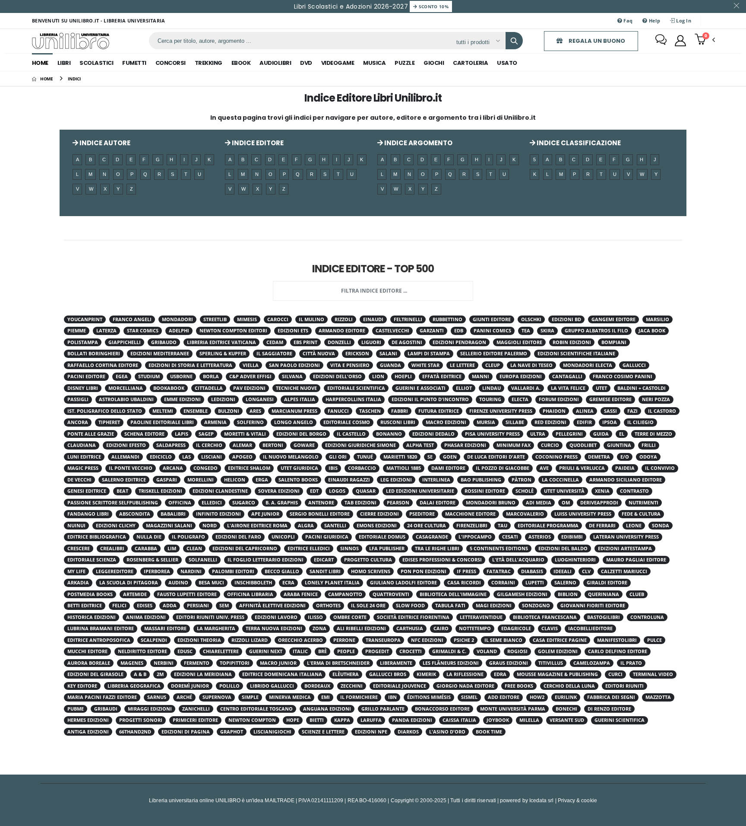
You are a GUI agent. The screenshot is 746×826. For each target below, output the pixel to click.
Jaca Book (652, 331)
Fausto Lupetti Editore (187, 594)
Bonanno (389, 434)
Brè (322, 651)
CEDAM (274, 342)
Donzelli (339, 342)
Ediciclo (161, 457)
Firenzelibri (471, 526)
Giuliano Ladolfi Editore (403, 583)
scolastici (96, 63)
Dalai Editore (437, 503)
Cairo (441, 628)
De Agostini (407, 342)
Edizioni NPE (371, 732)
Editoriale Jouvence (399, 686)
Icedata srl (541, 800)
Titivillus (550, 663)
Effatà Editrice (442, 376)
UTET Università (564, 491)
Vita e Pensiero (350, 365)
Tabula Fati (450, 606)
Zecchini (352, 686)
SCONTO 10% (433, 6)
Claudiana (81, 445)
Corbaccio (362, 468)
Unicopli (283, 537)
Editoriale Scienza (91, 560)
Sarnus (156, 697)
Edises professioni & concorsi (442, 560)
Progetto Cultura (368, 560)
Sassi (610, 411)
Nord (209, 526)
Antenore (321, 503)
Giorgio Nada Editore (465, 686)
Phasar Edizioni (465, 445)
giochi (434, 63)
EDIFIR (584, 422)
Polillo (229, 686)
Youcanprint (84, 319)
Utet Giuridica (299, 468)
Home (40, 63)
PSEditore (422, 514)
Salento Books (298, 480)
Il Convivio (660, 468)
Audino (178, 583)
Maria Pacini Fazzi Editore (102, 697)
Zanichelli (196, 709)
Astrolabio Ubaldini (126, 399)
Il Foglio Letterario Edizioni (265, 560)
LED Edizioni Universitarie (420, 491)
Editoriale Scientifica (356, 388)
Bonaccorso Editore (442, 709)
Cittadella (209, 388)
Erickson (357, 354)
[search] (514, 40)
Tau (502, 526)
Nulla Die (148, 537)
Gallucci (634, 365)
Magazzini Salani (169, 526)
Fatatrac (499, 571)
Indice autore (104, 142)
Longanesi (260, 399)
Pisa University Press (492, 434)
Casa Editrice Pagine (560, 640)
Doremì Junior (190, 686)
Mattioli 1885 (403, 468)
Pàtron (521, 480)
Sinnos (349, 548)
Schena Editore (144, 434)
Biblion (568, 594)
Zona (319, 628)
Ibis (333, 468)
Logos (337, 491)
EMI (325, 697)
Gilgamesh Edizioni (522, 594)
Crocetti (410, 651)
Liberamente (396, 663)
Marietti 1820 (400, 457)
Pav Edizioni (249, 388)
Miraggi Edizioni (150, 709)
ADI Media (538, 503)
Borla (211, 376)
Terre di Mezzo (653, 434)
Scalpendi (154, 640)
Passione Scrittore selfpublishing (112, 503)
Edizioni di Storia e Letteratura (190, 365)
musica (374, 63)
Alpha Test (420, 445)
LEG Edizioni (396, 480)
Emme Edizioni (182, 399)
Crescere (78, 548)
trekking (208, 63)
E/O (624, 457)
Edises (144, 606)
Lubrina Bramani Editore (100, 628)
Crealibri (112, 548)
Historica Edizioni (91, 617)
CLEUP (492, 365)
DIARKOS (408, 732)
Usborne (181, 376)
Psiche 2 (464, 640)
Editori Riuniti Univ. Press (210, 617)
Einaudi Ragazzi (349, 480)
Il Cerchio (209, 445)
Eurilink (566, 697)
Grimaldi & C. (449, 651)
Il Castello (351, 434)
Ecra (288, 583)
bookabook (168, 388)
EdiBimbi (572, 537)
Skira (547, 331)
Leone (634, 526)
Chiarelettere (221, 651)
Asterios (539, 537)
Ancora (77, 422)
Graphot (231, 732)
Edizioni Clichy (116, 526)
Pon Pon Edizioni (423, 571)
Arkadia (78, 583)
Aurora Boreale (88, 663)
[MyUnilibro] (680, 40)
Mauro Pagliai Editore (636, 560)
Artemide (135, 594)
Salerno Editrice (124, 480)
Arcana (173, 468)
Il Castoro (662, 411)
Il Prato (631, 663)
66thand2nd (135, 732)
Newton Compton (252, 720)
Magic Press (82, 468)
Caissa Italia (459, 720)
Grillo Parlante (383, 709)
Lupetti (534, 583)
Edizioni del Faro (238, 537)
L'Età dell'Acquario (518, 560)
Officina (179, 503)
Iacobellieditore (590, 628)
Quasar (366, 491)
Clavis (549, 628)
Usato (507, 63)
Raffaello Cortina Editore (102, 365)
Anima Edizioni (146, 617)
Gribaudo (164, 342)
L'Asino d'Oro (447, 732)
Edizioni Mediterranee (159, 354)
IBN (392, 697)
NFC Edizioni (427, 640)
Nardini (191, 571)
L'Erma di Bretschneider (338, 663)
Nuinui (76, 526)
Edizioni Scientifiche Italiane (576, 354)
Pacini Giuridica (326, 537)
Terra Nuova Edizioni (274, 628)
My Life (76, 571)
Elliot (464, 388)
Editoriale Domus (382, 537)
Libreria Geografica (134, 686)
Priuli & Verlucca (582, 468)
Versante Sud (567, 720)
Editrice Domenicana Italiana (282, 674)
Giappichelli (124, 342)
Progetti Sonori (140, 720)
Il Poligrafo (188, 537)
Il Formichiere (359, 697)
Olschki (531, 319)
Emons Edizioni (377, 526)
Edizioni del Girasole (95, 674)
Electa (520, 399)
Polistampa (82, 342)
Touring (490, 399)
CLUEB (636, 594)
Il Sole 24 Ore (368, 606)
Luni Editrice (84, 457)
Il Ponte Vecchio (130, 468)
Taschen (370, 411)
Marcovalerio (525, 514)
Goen (450, 457)
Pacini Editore (86, 376)
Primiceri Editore (195, 720)
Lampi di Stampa (429, 354)
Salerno (565, 583)
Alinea (585, 411)
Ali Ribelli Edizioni (361, 628)
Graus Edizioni (508, 663)
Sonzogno (536, 606)
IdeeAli (562, 571)
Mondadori (177, 319)
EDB (458, 331)
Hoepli (403, 376)
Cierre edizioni (379, 514)
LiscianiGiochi (272, 732)
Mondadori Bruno (490, 503)
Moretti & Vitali (245, 434)
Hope (292, 720)
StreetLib (215, 319)
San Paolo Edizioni (294, 365)
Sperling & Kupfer (222, 354)
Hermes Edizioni (88, 720)
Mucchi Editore (87, 651)
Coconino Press (556, 457)
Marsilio (657, 319)
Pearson (398, 503)
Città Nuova (319, 354)
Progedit (377, 651)
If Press (466, 571)
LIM (172, 548)
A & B (140, 674)
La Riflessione (465, 674)
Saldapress (171, 445)
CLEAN (194, 548)
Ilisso (315, 617)
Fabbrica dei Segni (611, 697)
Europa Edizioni (520, 376)
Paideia (625, 468)
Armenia (215, 422)
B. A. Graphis (282, 503)
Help (653, 20)
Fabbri (399, 411)
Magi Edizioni (494, 606)
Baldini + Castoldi (641, 388)
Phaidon (554, 411)
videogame (337, 63)
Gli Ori (338, 457)
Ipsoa (609, 422)
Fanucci (338, 411)
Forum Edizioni (559, 399)
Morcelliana (125, 388)
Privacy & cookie (577, 800)
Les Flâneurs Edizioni (451, 663)
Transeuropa (383, 640)
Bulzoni (228, 411)
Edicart (324, 560)
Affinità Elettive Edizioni (272, 606)
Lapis (181, 434)
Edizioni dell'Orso (337, 376)
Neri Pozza (656, 399)
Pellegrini (569, 434)
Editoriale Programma (548, 526)
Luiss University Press (582, 514)
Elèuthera (345, 674)
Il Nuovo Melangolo (291, 457)
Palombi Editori (233, 571)
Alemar (242, 445)
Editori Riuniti (624, 686)
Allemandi (125, 457)
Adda (170, 606)
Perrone (344, 640)
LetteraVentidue (481, 617)
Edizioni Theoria (199, 640)
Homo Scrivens (370, 571)
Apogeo (242, 457)
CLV (586, 571)
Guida (601, 434)
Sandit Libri (325, 571)
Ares (255, 411)
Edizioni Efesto (126, 445)
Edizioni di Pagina (185, 732)
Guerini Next (265, 651)
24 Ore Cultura (426, 526)
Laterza (106, 331)
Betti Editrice (84, 606)
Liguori (371, 342)
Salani (388, 354)
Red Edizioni (550, 422)
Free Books (519, 686)
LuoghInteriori (575, 560)
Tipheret (109, 422)
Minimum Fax (513, 445)
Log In (683, 20)
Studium (149, 376)
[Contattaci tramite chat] (661, 40)
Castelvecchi (392, 331)
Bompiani (613, 342)
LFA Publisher (387, 548)
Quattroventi (391, 594)
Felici (119, 606)
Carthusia (409, 628)
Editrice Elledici (309, 548)
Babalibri (173, 514)
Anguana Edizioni (327, 709)
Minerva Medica (290, 697)
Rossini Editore (485, 491)
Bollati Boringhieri (93, 354)
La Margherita (216, 628)
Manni (480, 376)
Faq (627, 20)
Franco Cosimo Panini (622, 376)
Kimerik (426, 674)
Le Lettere (462, 365)
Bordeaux (317, 686)
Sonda (660, 526)
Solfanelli (203, 560)
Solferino (250, 422)
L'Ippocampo (475, 537)
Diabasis (532, 571)
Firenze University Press (500, 411)
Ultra (537, 434)
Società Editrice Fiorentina (413, 617)
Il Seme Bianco (503, 640)
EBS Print (305, 342)
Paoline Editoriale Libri (162, 422)
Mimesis (247, 319)
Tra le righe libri (437, 548)
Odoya (648, 457)
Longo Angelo (293, 422)
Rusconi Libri (397, 422)
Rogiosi (517, 651)
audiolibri (275, 63)
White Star (425, 365)
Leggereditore (114, 571)
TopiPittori (235, 663)
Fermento (196, 663)
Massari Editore (165, 628)
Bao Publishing (481, 480)
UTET (601, 388)
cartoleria (470, 63)
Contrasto (634, 491)
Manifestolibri (617, 640)
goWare (304, 445)
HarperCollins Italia (353, 399)
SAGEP (206, 434)
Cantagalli (567, 376)
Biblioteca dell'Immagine (453, 594)
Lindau (491, 388)
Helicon (234, 480)
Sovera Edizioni (279, 491)
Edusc (185, 651)
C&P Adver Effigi (250, 376)
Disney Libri (82, 388)
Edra (500, 674)
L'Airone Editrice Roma (257, 526)
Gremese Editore (610, 399)
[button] (705, 40)
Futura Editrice (438, 411)
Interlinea (436, 480)
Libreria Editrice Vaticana (221, 342)
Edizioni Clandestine (220, 491)
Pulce (654, 640)
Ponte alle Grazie (90, 434)
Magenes (131, 663)
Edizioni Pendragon (459, 342)
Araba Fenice (301, 594)
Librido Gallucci (272, 686)
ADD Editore (503, 697)
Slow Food (410, 606)
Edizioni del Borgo (301, 434)
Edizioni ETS (293, 331)
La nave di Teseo (531, 365)
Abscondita (134, 514)
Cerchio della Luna (569, 686)
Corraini (503, 583)
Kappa (342, 720)
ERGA (262, 480)
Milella (529, 720)
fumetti (134, 63)
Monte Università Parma (512, 709)
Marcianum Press (294, 411)
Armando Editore (342, 331)
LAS (186, 457)
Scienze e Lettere (323, 732)
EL (621, 434)
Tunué (365, 457)
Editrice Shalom (249, 468)
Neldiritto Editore (142, 651)
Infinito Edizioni (218, 514)
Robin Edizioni (572, 342)
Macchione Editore (470, 514)
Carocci (277, 319)
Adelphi (179, 331)
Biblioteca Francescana (545, 617)
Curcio (550, 445)
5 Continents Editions (499, 548)
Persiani (198, 606)
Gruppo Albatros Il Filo (596, 331)
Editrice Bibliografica (96, 537)
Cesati (510, 537)
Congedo (205, 468)
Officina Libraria (250, 594)
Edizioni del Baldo (563, 548)
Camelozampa (591, 663)
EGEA (122, 376)
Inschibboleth (253, 583)
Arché (184, 697)
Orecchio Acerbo (300, 640)
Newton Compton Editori (233, 331)
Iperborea (157, 571)
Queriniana (603, 594)
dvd (306, 63)
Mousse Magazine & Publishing (557, 674)
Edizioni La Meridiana (203, 674)
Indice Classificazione (578, 142)
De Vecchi (79, 480)
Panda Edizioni (412, 720)
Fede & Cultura (641, 514)
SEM (224, 606)
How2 (537, 697)
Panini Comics (492, 331)
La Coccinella (560, 480)
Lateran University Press (626, 537)
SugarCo (243, 503)
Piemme (76, 331)
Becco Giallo (282, 571)
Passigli (78, 399)
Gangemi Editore (613, 319)
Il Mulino (311, 319)
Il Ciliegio (640, 422)
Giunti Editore (492, 319)
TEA (526, 331)
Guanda (390, 365)
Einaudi (373, 319)
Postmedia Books (90, 594)
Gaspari (166, 480)
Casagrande (432, 537)
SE (430, 457)
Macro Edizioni (446, 422)
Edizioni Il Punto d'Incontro (430, 399)
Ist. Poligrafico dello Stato (104, 411)
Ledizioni (223, 399)
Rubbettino (447, 319)
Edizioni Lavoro (276, 617)
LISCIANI (211, 457)
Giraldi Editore (607, 583)
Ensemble (195, 411)
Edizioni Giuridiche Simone (360, 445)
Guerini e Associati (420, 388)
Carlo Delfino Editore (617, 651)
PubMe (75, 709)
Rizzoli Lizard (249, 640)
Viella (251, 365)
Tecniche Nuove (296, 388)
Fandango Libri (88, 514)
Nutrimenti (643, 503)
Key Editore (82, 686)
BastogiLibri (603, 617)
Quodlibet (583, 445)
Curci (615, 674)
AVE (544, 468)
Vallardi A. (526, 388)
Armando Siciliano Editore (625, 480)
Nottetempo (475, 628)
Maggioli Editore (519, 342)
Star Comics (142, 331)
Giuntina (619, 445)
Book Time (489, 732)
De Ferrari (602, 526)
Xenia (602, 491)
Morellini (200, 480)
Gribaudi (105, 709)
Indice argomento (417, 142)
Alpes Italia (299, 399)
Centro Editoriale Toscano (256, 709)
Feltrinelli (408, 319)
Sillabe (515, 422)
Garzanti (432, 331)
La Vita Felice (568, 388)
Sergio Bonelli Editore (320, 514)
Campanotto (345, 594)
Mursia (486, 422)
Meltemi (162, 411)
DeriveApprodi (599, 503)
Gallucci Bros (387, 674)
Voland (487, 651)
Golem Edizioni (558, 651)
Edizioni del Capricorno (244, 548)
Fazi (632, 411)
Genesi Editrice (86, 491)
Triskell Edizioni (160, 491)
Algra (306, 526)
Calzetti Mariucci (624, 571)
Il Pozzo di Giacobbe (502, 468)
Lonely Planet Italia (332, 583)
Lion (378, 376)
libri (64, 63)
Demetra (599, 457)
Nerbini (164, 663)
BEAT (122, 491)
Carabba (146, 548)
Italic (300, 651)
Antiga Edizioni (88, 732)
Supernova (216, 697)
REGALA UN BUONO (596, 41)
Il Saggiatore (274, 354)
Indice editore (257, 142)
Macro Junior (278, 663)
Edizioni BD (566, 319)
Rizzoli (344, 319)
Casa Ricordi (464, 583)
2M (160, 674)
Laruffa (371, 720)
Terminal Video (653, 674)
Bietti (317, 720)
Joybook (498, 720)
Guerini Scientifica (619, 720)
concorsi (170, 63)
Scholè (524, 491)
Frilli (649, 445)
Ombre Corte (350, 617)
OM (566, 503)
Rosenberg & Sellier (152, 560)
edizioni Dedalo (433, 434)
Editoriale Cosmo (346, 422)
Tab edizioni (360, 503)
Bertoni (272, 445)
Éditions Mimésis (429, 697)
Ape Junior (265, 514)
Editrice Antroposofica (98, 640)
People (346, 651)
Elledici (212, 503)
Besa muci (211, 583)
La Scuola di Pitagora (128, 583)
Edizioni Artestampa (625, 548)
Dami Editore (448, 468)
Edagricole (516, 628)
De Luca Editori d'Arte (496, 457)
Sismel (469, 697)
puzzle (404, 63)
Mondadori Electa (587, 365)
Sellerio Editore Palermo (493, 354)
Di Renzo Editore (609, 709)
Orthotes (328, 606)
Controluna (647, 617)
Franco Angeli (132, 319)
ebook (241, 63)
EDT (314, 491)
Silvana (292, 376)
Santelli (335, 526)
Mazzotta (658, 697)
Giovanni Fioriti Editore (592, 606)
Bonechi (566, 709)
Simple (250, 697)
